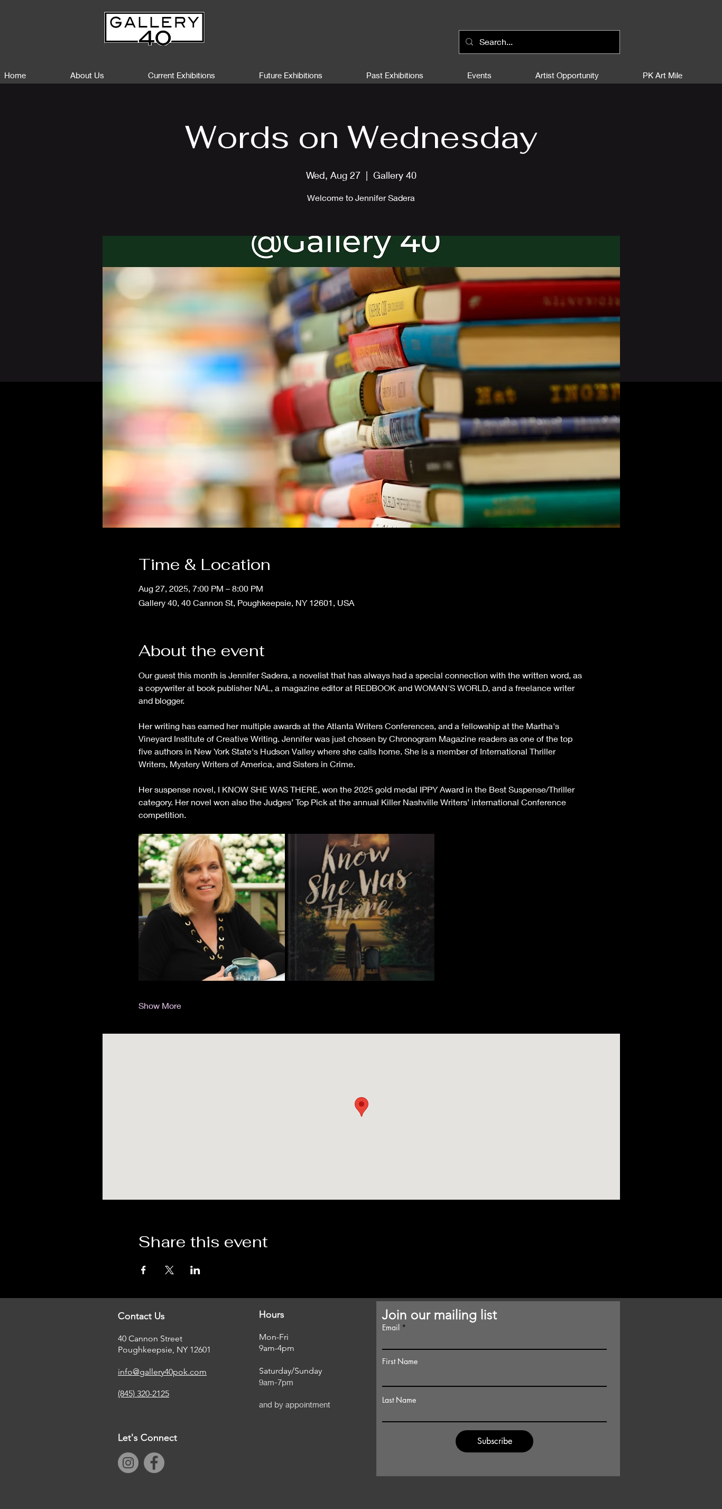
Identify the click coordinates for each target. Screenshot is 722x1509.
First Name (400, 1361)
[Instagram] (128, 1462)
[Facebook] (154, 1462)
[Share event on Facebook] (143, 1270)
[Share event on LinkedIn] (195, 1270)
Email (391, 1327)
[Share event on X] (169, 1270)
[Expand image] (211, 907)
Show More (159, 1005)
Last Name (399, 1400)
